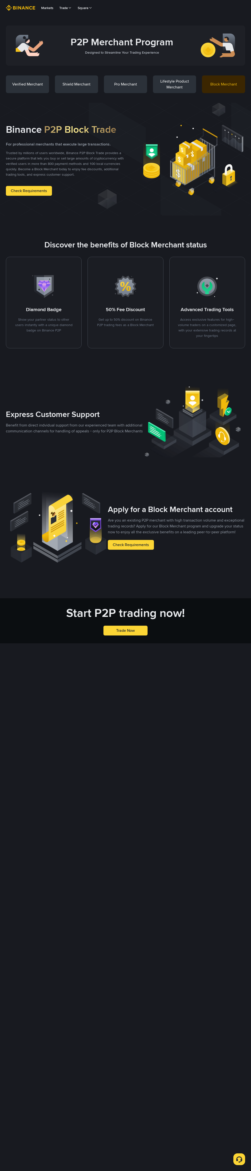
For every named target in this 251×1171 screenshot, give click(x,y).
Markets (47, 8)
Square (83, 8)
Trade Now (125, 630)
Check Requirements (29, 190)
